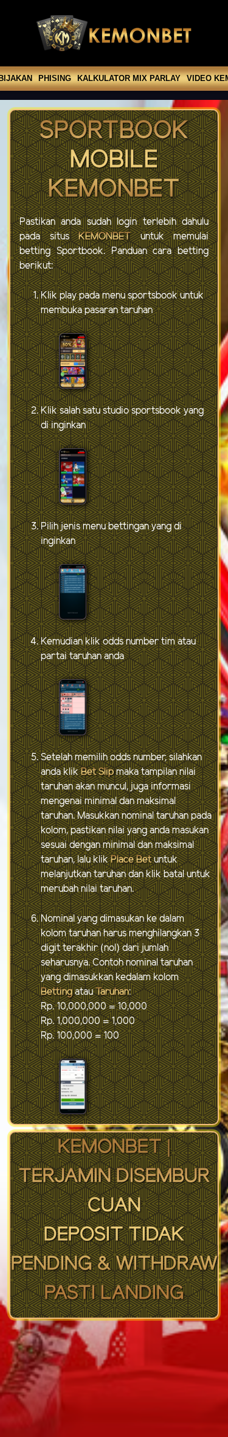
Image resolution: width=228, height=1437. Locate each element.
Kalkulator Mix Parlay (129, 78)
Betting (56, 992)
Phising (54, 78)
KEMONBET (104, 236)
